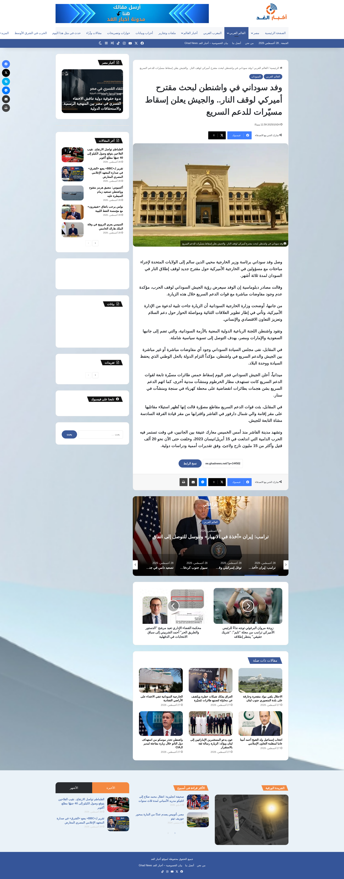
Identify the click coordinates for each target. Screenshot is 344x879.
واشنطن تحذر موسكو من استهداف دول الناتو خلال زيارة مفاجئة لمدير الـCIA (162, 743)
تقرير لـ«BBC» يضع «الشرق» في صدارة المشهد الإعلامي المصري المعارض (105, 172)
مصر (256, 33)
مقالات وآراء (94, 33)
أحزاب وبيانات (144, 33)
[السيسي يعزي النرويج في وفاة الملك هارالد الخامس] (73, 229)
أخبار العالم (190, 33)
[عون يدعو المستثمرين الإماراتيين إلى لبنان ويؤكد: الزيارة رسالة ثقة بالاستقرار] (211, 723)
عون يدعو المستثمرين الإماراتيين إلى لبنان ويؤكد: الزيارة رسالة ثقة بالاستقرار (211, 743)
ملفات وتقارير (167, 33)
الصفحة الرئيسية (275, 33)
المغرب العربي (212, 33)
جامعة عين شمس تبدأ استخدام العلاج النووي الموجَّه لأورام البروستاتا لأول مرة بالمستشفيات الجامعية (93, 103)
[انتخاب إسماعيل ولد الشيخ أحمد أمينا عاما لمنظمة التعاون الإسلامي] (260, 723)
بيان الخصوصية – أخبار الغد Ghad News (206, 43)
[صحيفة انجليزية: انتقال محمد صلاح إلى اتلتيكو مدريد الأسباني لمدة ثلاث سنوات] (198, 802)
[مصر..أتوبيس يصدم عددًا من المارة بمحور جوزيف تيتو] (198, 819)
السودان (256, 76)
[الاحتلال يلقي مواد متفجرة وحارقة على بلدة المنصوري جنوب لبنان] (260, 680)
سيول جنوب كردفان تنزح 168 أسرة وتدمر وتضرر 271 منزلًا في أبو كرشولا (161, 536)
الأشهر (74, 787)
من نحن (249, 43)
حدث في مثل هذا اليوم (66, 33)
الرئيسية (275, 67)
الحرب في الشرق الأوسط (31, 33)
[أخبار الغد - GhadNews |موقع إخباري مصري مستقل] (271, 12)
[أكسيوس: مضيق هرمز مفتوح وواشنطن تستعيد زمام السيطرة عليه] (73, 193)
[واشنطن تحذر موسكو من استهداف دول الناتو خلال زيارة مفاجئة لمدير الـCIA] (161, 723)
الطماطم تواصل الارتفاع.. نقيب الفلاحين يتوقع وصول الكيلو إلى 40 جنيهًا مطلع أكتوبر (105, 153)
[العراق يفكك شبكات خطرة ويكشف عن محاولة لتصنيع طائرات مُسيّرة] (211, 680)
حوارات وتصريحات (118, 33)
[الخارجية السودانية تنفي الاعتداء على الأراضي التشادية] (161, 680)
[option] (161, 536)
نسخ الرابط (190, 463)
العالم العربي (237, 33)
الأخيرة (111, 787)
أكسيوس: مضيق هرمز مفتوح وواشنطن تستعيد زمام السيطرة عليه (106, 191)
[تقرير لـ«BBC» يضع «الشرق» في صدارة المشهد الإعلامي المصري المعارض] (73, 173)
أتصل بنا (236, 43)
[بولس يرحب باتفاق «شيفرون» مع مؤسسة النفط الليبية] (73, 212)
